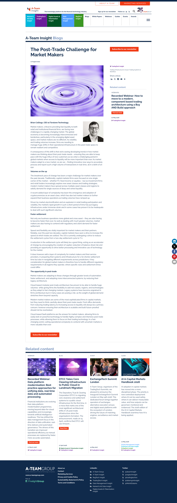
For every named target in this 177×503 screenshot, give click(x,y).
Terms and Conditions (66, 483)
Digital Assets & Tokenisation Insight (54, 19)
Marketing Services (135, 3)
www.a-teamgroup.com (35, 475)
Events (125, 16)
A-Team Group (98, 472)
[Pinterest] (174, 256)
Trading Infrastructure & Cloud (119, 70)
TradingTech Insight (41, 18)
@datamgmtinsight (132, 480)
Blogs (87, 16)
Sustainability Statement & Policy (71, 480)
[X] (174, 246)
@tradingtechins (131, 477)
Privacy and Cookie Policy (68, 477)
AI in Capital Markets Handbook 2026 (133, 380)
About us (61, 468)
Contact (61, 471)
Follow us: (121, 12)
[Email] (174, 261)
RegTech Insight (79, 18)
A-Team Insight (98, 475)
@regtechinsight (131, 475)
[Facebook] (174, 251)
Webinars (108, 16)
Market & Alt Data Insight (131, 446)
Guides (117, 16)
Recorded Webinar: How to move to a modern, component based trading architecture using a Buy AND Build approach (127, 101)
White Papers (97, 16)
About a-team (106, 3)
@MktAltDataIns (131, 483)
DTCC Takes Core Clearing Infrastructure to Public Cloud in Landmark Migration (72, 383)
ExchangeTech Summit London (103, 380)
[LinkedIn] (174, 241)
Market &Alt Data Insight (30, 19)
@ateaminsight (130, 472)
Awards (133, 16)
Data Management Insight (68, 19)
